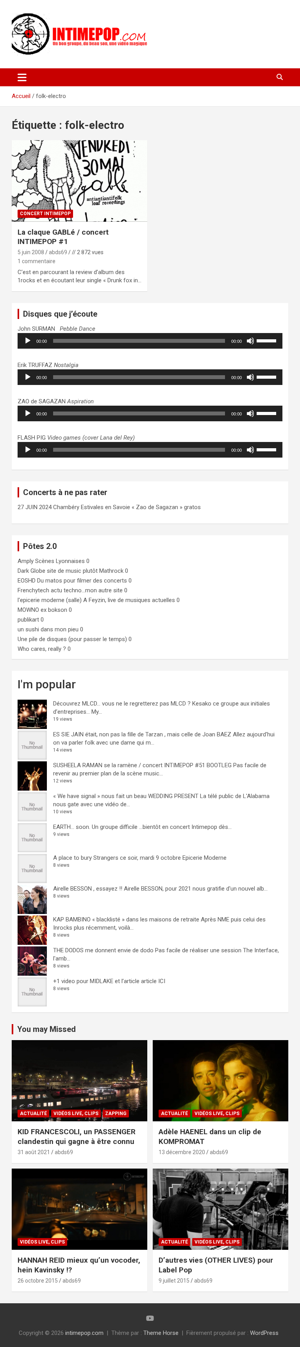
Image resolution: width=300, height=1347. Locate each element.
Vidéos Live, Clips (76, 1113)
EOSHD (27, 580)
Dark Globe (31, 570)
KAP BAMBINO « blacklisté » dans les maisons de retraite (126, 919)
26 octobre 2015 (38, 1281)
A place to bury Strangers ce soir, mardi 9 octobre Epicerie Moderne (140, 857)
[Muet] (250, 341)
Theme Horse (161, 1332)
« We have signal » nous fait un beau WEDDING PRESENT (125, 796)
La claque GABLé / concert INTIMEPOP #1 (63, 237)
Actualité (33, 1113)
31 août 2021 (34, 1152)
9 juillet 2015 (174, 1281)
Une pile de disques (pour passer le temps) (72, 639)
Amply (26, 561)
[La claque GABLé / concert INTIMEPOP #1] (79, 181)
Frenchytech (33, 590)
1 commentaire (36, 261)
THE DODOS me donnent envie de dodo (103, 950)
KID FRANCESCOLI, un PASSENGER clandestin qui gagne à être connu (77, 1136)
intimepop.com (84, 1332)
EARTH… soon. (71, 826)
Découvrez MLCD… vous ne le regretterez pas (111, 703)
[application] (150, 341)
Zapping (116, 1113)
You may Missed (46, 1029)
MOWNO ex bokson (42, 609)
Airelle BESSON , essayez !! (87, 888)
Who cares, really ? (42, 648)
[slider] (268, 340)
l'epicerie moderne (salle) (50, 600)
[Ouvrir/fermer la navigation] (22, 77)
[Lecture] (28, 341)
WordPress (264, 1332)
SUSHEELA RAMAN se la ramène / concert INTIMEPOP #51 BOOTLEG (142, 765)
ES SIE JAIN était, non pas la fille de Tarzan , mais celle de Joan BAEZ (142, 734)
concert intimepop (45, 213)
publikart (28, 619)
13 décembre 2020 (182, 1152)
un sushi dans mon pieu (48, 629)
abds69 (58, 252)
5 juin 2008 (31, 252)
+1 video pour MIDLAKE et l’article (96, 981)
